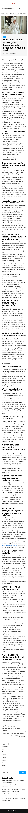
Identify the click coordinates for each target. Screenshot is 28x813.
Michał (6, 53)
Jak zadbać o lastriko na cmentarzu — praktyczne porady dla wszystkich (14, 734)
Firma (19, 8)
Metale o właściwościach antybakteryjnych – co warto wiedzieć (11, 728)
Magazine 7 (11, 810)
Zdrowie (11, 8)
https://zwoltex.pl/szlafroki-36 (9, 545)
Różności (6, 8)
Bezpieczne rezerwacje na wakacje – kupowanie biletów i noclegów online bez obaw (13, 790)
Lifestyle (4, 10)
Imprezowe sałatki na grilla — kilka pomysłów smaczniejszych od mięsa (13, 781)
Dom (3, 8)
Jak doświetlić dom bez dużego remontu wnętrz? (12, 794)
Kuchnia (4, 754)
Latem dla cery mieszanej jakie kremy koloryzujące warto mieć (11, 785)
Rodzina (16, 8)
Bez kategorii (5, 746)
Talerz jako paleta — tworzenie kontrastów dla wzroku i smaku (13, 799)
